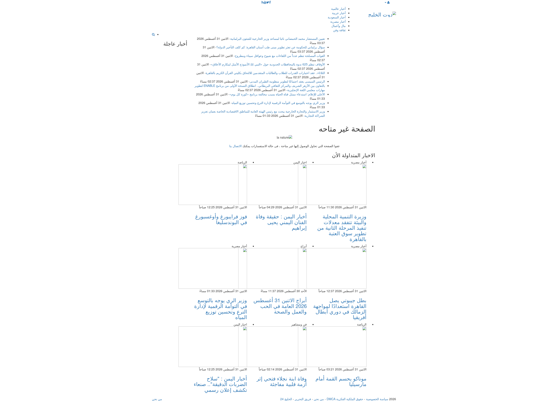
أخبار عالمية (338, 8)
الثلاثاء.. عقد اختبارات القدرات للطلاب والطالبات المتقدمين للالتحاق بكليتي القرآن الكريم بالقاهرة (265, 73)
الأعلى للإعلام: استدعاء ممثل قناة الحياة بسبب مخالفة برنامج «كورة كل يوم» (277, 94)
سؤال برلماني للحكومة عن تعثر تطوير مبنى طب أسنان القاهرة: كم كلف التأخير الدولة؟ (270, 47)
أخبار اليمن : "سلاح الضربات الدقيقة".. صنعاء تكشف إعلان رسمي (220, 383)
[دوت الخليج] (382, 13)
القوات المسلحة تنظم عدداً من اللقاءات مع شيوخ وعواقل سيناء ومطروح (280, 55)
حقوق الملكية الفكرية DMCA (345, 399)
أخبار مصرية (338, 21)
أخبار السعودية (337, 17)
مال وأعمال (338, 26)
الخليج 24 (286, 399)
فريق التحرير (303, 399)
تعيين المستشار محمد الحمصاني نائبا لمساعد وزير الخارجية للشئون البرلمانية (277, 38)
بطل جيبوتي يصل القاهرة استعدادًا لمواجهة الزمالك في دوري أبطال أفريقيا (339, 308)
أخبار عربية (339, 13)
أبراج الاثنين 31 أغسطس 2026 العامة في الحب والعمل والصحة (280, 305)
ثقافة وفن (339, 30)
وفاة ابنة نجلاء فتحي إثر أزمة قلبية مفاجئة (282, 381)
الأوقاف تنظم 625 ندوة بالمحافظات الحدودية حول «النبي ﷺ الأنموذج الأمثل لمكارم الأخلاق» (268, 64)
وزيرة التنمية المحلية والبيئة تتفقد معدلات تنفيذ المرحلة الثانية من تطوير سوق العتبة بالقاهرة (341, 227)
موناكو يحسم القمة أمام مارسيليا (341, 381)
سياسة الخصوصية (377, 399)
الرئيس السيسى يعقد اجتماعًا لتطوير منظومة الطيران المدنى (287, 81)
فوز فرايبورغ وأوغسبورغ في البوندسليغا (221, 218)
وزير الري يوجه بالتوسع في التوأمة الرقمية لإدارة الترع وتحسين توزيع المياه (278, 103)
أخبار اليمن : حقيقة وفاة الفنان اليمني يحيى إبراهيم (281, 221)
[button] (387, 2)
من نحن (319, 399)
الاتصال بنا (235, 146)
